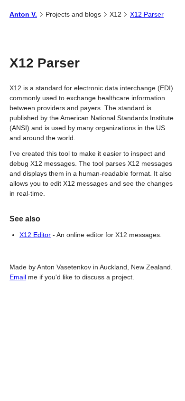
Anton (23, 14)
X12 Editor (35, 235)
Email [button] (17, 277)
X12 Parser (147, 14)
